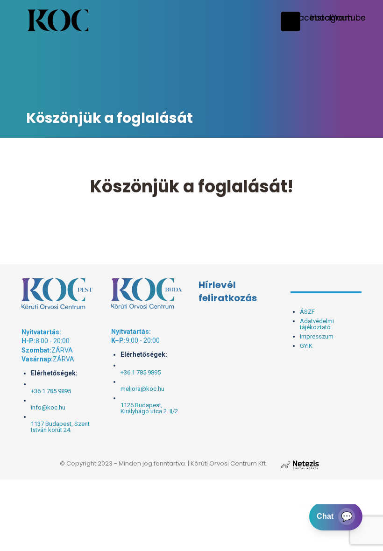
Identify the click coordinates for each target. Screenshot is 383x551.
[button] (331, 18)
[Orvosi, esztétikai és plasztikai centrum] (58, 20)
